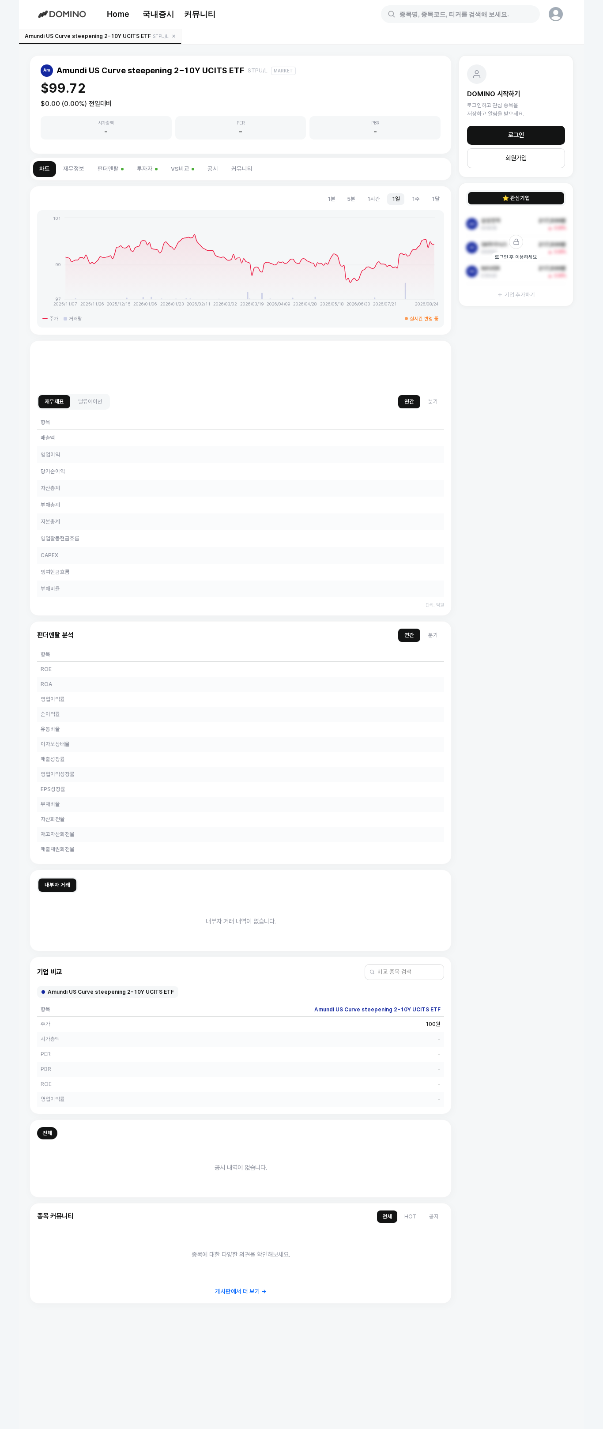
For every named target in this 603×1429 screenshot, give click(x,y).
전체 (47, 1133)
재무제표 (54, 401)
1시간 (373, 199)
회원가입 (516, 158)
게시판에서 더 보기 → (241, 1291)
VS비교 (180, 169)
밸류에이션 (90, 401)
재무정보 (73, 169)
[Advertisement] (240, 368)
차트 (44, 169)
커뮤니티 (200, 14)
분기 (433, 401)
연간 (409, 401)
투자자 (145, 169)
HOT (410, 1216)
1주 (415, 199)
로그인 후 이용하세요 (516, 257)
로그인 (516, 135)
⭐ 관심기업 (516, 198)
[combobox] (466, 14)
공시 (212, 169)
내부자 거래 (57, 885)
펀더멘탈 (108, 169)
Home (118, 14)
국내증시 (158, 14)
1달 (435, 199)
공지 (434, 1216)
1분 (331, 199)
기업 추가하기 (520, 294)
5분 (351, 199)
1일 (396, 199)
